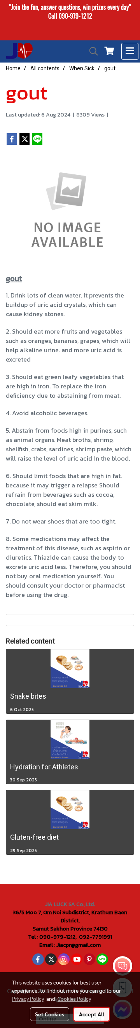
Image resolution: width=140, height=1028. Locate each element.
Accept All (91, 1014)
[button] (91, 51)
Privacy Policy (28, 998)
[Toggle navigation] (129, 51)
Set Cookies (49, 1014)
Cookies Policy (74, 998)
